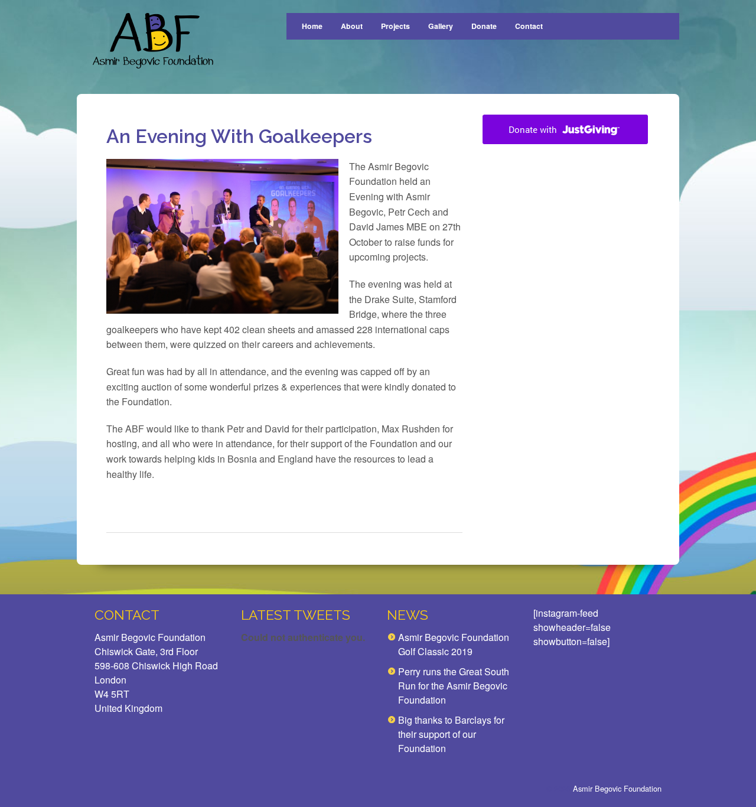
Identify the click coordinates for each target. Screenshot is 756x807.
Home (312, 26)
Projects (395, 26)
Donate (484, 26)
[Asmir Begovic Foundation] (152, 41)
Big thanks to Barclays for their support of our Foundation (451, 734)
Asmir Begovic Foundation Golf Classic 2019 (453, 644)
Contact (529, 26)
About (352, 26)
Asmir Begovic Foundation (617, 788)
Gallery (440, 26)
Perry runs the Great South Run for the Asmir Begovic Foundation (453, 686)
